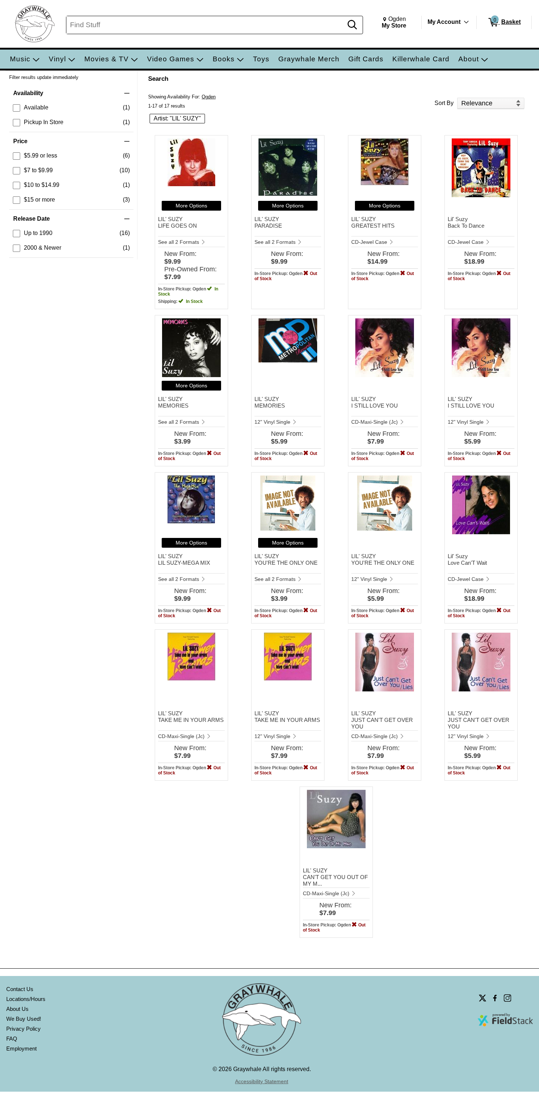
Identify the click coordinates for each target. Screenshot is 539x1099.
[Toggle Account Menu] (466, 22)
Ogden (209, 97)
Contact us (19, 989)
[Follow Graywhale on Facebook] (494, 998)
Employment (21, 1048)
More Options (191, 206)
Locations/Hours (25, 999)
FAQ (11, 1038)
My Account (444, 22)
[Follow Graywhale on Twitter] (482, 998)
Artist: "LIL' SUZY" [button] (177, 118)
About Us (17, 1009)
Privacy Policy (23, 1029)
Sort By (444, 103)
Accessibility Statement (261, 1081)
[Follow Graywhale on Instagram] (507, 998)
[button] (71, 93)
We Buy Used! (23, 1019)
